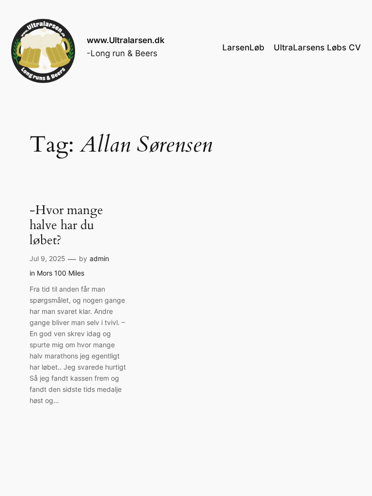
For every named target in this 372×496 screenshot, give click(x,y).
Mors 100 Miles (60, 273)
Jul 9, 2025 (47, 258)
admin (99, 258)
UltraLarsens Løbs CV (317, 47)
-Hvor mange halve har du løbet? (66, 225)
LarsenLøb (243, 47)
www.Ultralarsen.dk (126, 40)
